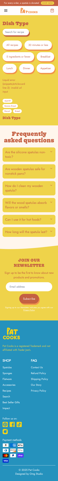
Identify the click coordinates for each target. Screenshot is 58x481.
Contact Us (37, 367)
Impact (6, 408)
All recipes (12, 45)
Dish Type (11, 118)
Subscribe (29, 299)
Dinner (26, 68)
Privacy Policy (29, 310)
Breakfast (45, 56)
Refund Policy (38, 373)
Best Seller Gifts (11, 402)
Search (6, 396)
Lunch (9, 68)
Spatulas (7, 367)
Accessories (9, 385)
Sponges (7, 373)
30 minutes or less (38, 45)
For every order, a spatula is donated (28, 3)
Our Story (36, 385)
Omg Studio (36, 474)
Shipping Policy (39, 379)
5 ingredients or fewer (18, 56)
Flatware (7, 379)
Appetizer (45, 68)
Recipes (7, 391)
